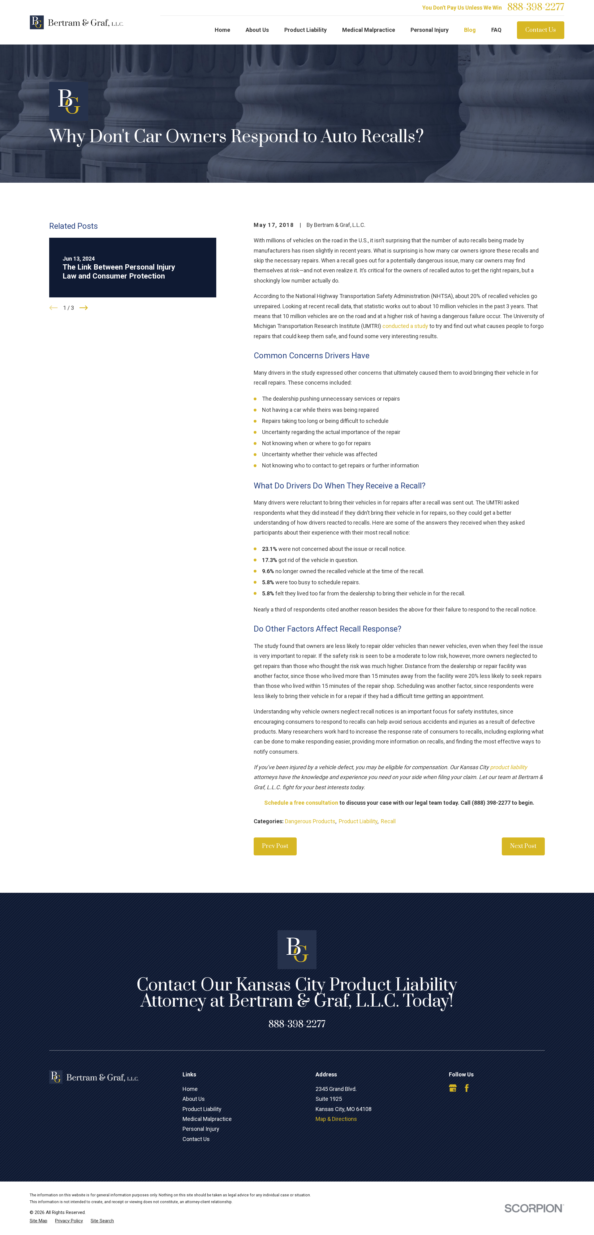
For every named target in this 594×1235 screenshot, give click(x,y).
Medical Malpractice (207, 1119)
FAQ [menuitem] (496, 30)
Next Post (523, 846)
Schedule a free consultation (301, 802)
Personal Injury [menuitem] (430, 30)
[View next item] (84, 308)
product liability (508, 767)
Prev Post (275, 846)
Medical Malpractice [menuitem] (368, 30)
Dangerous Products (310, 821)
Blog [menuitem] (470, 30)
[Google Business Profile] (453, 1088)
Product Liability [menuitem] (305, 30)
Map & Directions (336, 1119)
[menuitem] (38, 1221)
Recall (388, 821)
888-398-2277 (535, 7)
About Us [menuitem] (257, 30)
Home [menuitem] (222, 30)
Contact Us (540, 30)
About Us (194, 1099)
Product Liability (358, 821)
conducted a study (405, 326)
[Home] (76, 22)
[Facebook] (467, 1088)
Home (190, 1089)
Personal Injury (201, 1129)
